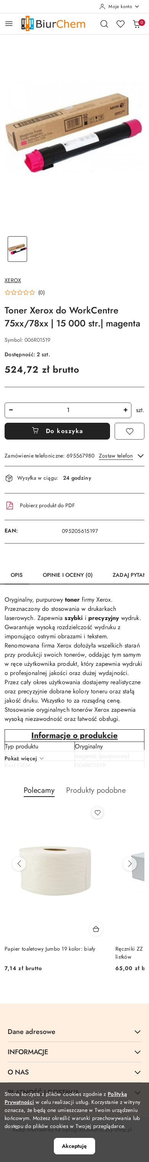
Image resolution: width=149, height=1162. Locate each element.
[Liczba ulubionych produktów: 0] (120, 23)
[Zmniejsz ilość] (10, 410)
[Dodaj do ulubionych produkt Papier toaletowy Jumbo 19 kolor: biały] (97, 812)
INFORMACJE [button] (28, 1052)
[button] (25, 292)
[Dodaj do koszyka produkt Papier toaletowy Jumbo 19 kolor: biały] (96, 929)
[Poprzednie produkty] (19, 864)
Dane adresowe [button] (31, 1032)
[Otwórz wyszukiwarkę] (104, 23)
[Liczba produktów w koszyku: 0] (136, 23)
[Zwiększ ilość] (125, 410)
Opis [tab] (17, 575)
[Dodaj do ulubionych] (129, 431)
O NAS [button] (18, 1072)
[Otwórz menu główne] (9, 23)
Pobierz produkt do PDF (47, 505)
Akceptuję (74, 1146)
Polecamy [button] (39, 790)
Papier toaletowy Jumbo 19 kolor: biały (50, 949)
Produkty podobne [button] (96, 790)
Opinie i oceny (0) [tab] (68, 575)
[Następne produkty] (130, 864)
